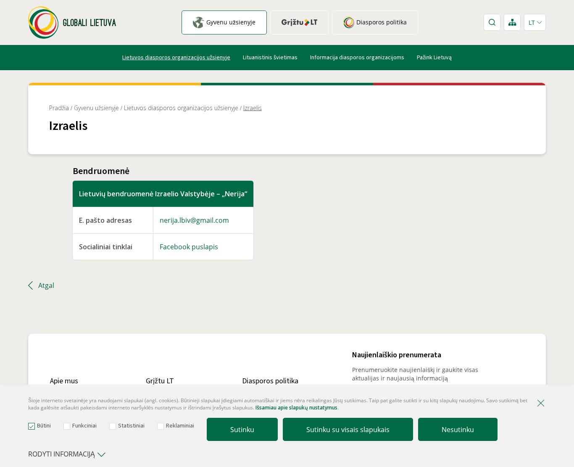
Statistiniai (131, 426)
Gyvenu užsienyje (96, 108)
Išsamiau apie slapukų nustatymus (296, 407)
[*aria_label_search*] (492, 22)
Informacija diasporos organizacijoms (357, 57)
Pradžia (59, 108)
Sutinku (242, 429)
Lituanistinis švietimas (270, 57)
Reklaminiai (180, 426)
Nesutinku (458, 429)
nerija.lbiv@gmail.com (194, 220)
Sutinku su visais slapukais (348, 429)
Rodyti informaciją (61, 454)
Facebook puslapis (189, 246)
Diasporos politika (270, 381)
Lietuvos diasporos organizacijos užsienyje (176, 57)
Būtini (44, 426)
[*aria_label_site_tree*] (512, 22)
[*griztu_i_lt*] (299, 22)
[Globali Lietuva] (72, 22)
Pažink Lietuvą (434, 57)
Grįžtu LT (160, 381)
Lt (532, 22)
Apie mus (64, 381)
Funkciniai (84, 426)
